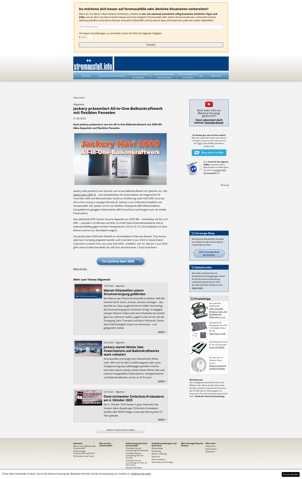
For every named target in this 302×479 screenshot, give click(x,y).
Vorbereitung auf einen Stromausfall (138, 76)
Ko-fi (200, 143)
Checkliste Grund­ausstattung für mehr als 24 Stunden (136, 462)
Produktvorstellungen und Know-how (164, 76)
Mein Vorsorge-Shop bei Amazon (188, 76)
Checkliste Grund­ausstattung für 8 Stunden (137, 449)
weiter (161, 331)
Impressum (210, 446)
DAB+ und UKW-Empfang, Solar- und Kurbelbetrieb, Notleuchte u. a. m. (218, 312)
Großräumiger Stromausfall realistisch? (84, 452)
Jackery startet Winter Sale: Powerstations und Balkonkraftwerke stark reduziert (131, 350)
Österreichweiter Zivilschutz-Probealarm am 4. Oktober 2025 (134, 398)
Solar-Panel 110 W (217, 333)
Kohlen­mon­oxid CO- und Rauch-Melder (217, 367)
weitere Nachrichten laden (120, 429)
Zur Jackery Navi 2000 (118, 261)
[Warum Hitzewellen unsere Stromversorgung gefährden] (88, 355)
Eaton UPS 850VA (216, 347)
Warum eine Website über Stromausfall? (84, 447)
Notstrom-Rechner (134, 467)
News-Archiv (79, 97)
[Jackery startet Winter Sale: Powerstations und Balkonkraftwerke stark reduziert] (88, 404)
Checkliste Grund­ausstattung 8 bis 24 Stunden (134, 455)
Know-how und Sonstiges (162, 462)
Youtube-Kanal (213, 122)
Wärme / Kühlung (159, 453)
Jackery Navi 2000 (83, 194)
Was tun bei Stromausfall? (112, 75)
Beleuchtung (157, 448)
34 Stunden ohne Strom (83, 456)
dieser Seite (197, 287)
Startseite (86, 75)
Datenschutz (211, 449)
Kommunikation (158, 459)
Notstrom (156, 456)
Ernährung (156, 451)
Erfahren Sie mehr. (141, 473)
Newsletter (210, 451)
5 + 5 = (83, 37)
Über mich (216, 75)
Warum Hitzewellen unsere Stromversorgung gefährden (124, 292)
